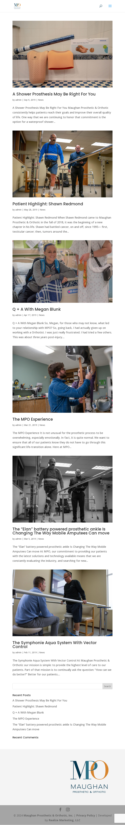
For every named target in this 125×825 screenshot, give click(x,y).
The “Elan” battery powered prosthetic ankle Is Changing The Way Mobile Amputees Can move (60, 531)
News (41, 99)
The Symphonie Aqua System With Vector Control (54, 644)
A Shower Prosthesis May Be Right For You (54, 94)
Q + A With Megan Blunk (36, 309)
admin (18, 99)
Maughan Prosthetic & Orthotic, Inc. (48, 815)
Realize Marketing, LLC (64, 820)
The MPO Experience (32, 419)
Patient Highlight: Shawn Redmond (47, 204)
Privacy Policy (85, 815)
